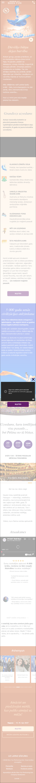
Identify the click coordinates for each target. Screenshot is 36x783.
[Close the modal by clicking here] (33, 379)
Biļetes (18, 404)
